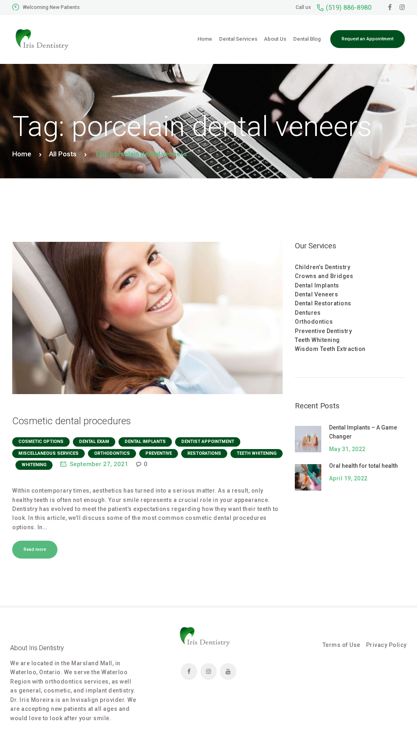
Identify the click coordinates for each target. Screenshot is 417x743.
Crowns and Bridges (324, 276)
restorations (204, 453)
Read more (35, 549)
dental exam (94, 441)
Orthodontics (314, 321)
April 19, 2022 (348, 478)
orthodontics (112, 453)
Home (21, 154)
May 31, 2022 (347, 449)
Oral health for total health (363, 465)
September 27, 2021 (99, 464)
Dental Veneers (316, 294)
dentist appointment (207, 441)
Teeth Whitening (257, 453)
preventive (158, 453)
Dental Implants (145, 441)
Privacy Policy (386, 645)
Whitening (34, 464)
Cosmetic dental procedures (71, 421)
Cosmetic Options (41, 441)
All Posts (63, 154)
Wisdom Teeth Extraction (330, 349)
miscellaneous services (48, 453)
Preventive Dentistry (323, 331)
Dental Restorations (323, 303)
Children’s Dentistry (322, 267)
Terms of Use (341, 645)
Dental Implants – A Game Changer (363, 432)
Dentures (307, 312)
